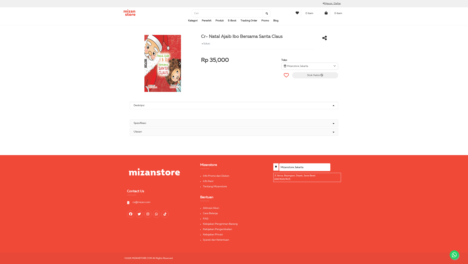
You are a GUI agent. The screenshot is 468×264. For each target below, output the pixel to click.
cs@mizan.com (141, 202)
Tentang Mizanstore (215, 186)
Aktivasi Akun (211, 208)
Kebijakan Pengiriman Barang (220, 224)
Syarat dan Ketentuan (216, 240)
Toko (284, 60)
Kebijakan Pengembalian (217, 229)
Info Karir (208, 181)
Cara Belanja (210, 213)
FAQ (205, 218)
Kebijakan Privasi (213, 234)
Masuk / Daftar (333, 4)
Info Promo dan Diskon (216, 176)
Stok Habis (313, 75)
